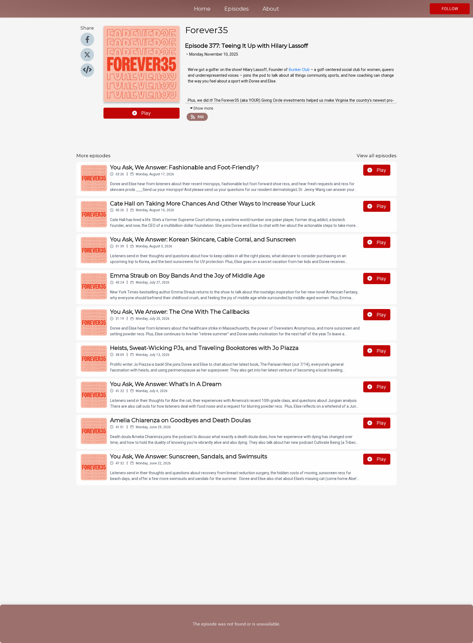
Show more (203, 108)
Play (146, 113)
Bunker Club (299, 69)
